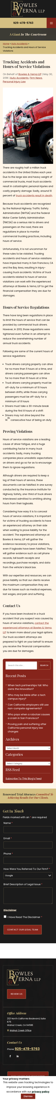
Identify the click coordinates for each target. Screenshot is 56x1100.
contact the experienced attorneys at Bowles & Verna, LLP (27, 627)
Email (8, 838)
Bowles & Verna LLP (29, 74)
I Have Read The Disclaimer (25, 917)
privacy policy (40, 1091)
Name (8, 823)
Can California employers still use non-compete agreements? (28, 706)
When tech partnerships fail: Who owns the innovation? (28, 687)
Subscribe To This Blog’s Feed (23, 778)
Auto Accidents (19, 78)
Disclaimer (10, 910)
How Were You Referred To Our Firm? (27, 869)
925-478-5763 (23, 23)
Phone (8, 853)
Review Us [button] (16, 994)
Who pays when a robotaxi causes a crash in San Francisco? (29, 716)
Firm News (36, 78)
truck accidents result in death (34, 195)
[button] (51, 23)
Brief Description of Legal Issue (23, 884)
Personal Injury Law (14, 81)
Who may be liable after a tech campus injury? (26, 696)
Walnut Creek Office (20, 1030)
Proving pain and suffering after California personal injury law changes (27, 727)
